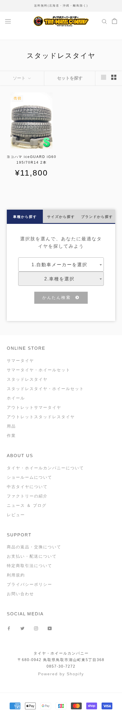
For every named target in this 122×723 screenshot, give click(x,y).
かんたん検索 (59, 297)
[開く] (8, 21)
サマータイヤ (20, 360)
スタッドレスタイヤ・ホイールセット (45, 388)
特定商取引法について (29, 565)
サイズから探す (61, 217)
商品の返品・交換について (34, 547)
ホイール (16, 398)
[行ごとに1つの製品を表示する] (103, 77)
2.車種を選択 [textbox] (59, 278)
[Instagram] (36, 628)
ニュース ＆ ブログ (27, 505)
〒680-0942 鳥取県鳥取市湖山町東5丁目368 (61, 660)
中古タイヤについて (27, 486)
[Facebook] (9, 628)
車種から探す (25, 217)
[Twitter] (22, 628)
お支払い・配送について (32, 556)
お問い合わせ (20, 593)
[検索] (104, 21)
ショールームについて (29, 477)
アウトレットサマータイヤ (34, 407)
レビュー (16, 514)
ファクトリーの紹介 (27, 496)
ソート (20, 78)
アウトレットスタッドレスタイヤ (41, 416)
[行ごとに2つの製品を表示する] (113, 77)
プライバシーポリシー (29, 584)
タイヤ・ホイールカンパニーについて (45, 468)
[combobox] (61, 264)
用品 (11, 426)
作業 (11, 435)
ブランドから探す (97, 217)
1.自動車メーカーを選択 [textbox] (59, 264)
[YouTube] (50, 628)
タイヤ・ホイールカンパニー (61, 653)
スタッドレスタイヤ (27, 379)
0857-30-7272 (61, 666)
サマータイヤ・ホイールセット (38, 370)
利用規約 (16, 575)
